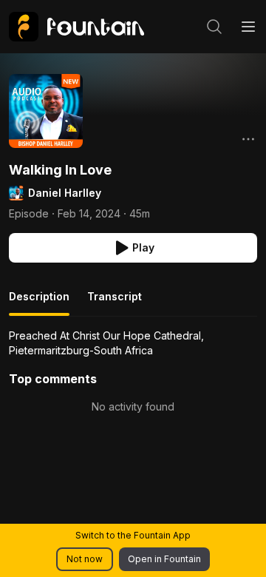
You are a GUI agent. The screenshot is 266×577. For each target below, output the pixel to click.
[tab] (39, 302)
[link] (76, 26)
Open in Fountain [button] (164, 558)
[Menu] (248, 27)
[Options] (248, 139)
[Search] (214, 26)
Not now (84, 558)
